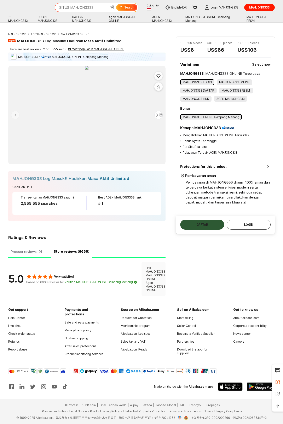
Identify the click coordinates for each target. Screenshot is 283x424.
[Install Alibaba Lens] (277, 382)
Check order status (21, 333)
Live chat (14, 325)
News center (242, 333)
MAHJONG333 (17, 34)
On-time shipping (76, 338)
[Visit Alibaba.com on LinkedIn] (22, 387)
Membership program (135, 325)
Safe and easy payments (82, 322)
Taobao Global (165, 405)
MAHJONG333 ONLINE (75, 34)
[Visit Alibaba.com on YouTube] (54, 387)
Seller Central (186, 325)
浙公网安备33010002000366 (210, 417)
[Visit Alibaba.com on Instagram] (43, 387)
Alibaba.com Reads (134, 349)
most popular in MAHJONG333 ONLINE (96, 49)
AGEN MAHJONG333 (43, 34)
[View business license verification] (180, 418)
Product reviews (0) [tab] (26, 252)
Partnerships (185, 341)
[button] (111, 7)
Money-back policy (78, 330)
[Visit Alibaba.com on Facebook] (11, 387)
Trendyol (195, 405)
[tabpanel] (87, 279)
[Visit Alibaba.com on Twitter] (33, 387)
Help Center (16, 318)
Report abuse (17, 349)
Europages (212, 405)
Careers (238, 341)
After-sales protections (80, 346)
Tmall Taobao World (113, 405)
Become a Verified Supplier (196, 333)
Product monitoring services (84, 354)
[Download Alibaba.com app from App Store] (230, 386)
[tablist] (87, 251)
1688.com (89, 405)
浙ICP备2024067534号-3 (249, 417)
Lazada (147, 405)
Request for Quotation (136, 318)
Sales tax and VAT (133, 341)
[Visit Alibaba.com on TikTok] (65, 387)
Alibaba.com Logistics (135, 333)
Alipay (134, 405)
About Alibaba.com (246, 318)
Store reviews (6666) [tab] (71, 251)
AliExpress (71, 405)
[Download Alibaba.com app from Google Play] (261, 386)
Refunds (14, 341)
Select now (261, 64)
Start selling (185, 318)
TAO (182, 405)
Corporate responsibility (250, 325)
